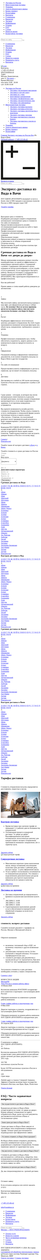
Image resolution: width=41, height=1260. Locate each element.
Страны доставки (22, 1258)
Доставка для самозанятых (20, 103)
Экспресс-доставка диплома (21, 115)
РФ (8, 982)
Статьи (8, 29)
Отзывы (8, 25)
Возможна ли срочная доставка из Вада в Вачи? (19, 1167)
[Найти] (23, 40)
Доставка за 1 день (17, 94)
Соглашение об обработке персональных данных (20, 1252)
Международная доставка (15, 5)
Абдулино (5, 500)
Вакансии (9, 19)
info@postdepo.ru (7, 72)
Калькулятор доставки (14, 34)
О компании (10, 17)
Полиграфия (10, 13)
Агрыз (3, 519)
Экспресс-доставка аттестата (21, 109)
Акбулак (4, 537)
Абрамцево (5, 506)
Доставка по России (13, 3)
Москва (4, 982)
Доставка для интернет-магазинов (23, 90)
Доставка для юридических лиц (22, 101)
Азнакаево (5, 525)
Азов (3, 527)
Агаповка (4, 510)
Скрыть (4, 439)
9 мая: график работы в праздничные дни (17, 1003)
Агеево (3, 515)
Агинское (4, 517)
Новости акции (11, 31)
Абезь (3, 502)
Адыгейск (5, 523)
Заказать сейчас (7, 852)
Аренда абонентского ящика (16, 9)
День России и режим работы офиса (15, 984)
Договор (8, 21)
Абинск (4, 504)
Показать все (6, 441)
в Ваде (32, 445)
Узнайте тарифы (7, 207)
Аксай (3, 539)
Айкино (4, 533)
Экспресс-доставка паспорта (21, 107)
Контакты (9, 15)
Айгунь (4, 529)
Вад (32, 135)
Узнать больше (6, 1088)
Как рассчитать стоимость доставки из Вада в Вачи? (20, 1151)
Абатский (4, 498)
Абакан (4, 494)
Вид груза (5, 457)
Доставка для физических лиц (21, 99)
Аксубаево (5, 547)
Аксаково (4, 541)
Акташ (3, 549)
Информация (10, 23)
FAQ (7, 27)
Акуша (3, 551)
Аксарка (4, 543)
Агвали (4, 513)
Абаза (3, 492)
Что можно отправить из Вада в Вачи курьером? (18, 1137)
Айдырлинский (7, 531)
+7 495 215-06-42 (7, 70)
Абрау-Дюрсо (6, 508)
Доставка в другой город (19, 92)
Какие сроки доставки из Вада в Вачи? (15, 1122)
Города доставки (7, 1258)
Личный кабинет (7, 139)
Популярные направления (20, 97)
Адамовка (5, 521)
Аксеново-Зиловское (9, 545)
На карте (10, 78)
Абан (3, 496)
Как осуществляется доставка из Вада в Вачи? (18, 1104)
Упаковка (9, 7)
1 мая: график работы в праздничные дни (17, 1021)
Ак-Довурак (5, 535)
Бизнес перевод (11, 11)
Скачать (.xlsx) (6, 975)
